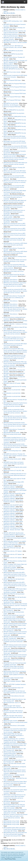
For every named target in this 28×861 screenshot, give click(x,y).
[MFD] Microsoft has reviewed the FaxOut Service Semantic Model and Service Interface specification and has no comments (15, 424)
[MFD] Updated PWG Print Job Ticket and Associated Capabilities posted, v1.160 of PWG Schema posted (14, 806)
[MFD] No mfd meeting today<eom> (13, 450)
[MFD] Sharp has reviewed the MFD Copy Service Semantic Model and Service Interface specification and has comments (15, 332)
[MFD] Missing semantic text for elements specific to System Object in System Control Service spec (15, 620)
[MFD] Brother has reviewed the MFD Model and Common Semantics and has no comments (15, 192)
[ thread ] (17, 9)
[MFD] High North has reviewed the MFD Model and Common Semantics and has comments (14, 187)
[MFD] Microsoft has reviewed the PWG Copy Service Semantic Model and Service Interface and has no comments (15, 363)
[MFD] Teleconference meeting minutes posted (15, 722)
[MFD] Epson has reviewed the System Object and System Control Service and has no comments (15, 791)
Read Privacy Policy (10, 859)
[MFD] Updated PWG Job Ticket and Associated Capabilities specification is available (13, 735)
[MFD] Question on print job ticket (12, 389)
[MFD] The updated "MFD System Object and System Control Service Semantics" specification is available (15, 566)
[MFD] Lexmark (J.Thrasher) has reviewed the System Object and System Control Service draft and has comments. (15, 811)
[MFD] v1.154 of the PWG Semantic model (14, 763)
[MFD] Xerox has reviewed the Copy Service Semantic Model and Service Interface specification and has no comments (15, 284)
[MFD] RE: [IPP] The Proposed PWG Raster (15, 87)
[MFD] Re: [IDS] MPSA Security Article (13, 50)
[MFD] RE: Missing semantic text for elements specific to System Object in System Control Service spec (15, 625)
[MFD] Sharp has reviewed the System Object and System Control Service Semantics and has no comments (15, 783)
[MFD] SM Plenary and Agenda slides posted (15, 467)
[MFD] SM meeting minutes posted (12, 459)
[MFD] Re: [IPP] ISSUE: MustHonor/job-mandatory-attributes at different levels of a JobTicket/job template (14, 534)
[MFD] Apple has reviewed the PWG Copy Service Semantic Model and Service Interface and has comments (15, 266)
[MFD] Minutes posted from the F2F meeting (15, 386)
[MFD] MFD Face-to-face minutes (12, 72)
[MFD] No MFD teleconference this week (14, 696)
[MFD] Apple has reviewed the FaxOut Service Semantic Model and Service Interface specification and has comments (15, 404)
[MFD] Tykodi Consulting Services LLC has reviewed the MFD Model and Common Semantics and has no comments (14, 339)
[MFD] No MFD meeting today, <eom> (13, 21)
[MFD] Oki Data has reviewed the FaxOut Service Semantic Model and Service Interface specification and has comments (15, 446)
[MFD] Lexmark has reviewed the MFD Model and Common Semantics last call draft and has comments (15, 148)
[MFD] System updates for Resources (13, 659)
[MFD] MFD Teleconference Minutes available (15, 42)
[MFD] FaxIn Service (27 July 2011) (13, 470)
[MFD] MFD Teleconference (11, 269)
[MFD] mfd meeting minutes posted (13, 434)
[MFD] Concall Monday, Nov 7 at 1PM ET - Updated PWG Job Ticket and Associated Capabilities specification (14, 740)
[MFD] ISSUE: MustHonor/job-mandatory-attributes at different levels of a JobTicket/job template (15, 490)
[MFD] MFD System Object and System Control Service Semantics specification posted (14, 464)
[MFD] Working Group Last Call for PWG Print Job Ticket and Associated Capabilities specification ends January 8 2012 (15, 834)
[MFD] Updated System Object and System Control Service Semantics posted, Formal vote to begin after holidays (14, 829)
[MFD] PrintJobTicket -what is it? (12, 702)
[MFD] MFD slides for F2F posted (12, 383)
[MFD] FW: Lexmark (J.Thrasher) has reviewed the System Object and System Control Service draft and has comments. (15, 816)
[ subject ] (22, 9)
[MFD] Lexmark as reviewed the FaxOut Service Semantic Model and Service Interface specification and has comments (15, 411)
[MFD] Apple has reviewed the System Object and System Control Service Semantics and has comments (15, 745)
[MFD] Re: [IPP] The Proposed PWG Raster (15, 83)
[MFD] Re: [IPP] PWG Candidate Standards (15, 684)
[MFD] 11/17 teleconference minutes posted (15, 786)
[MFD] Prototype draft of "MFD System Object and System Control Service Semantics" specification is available (15, 590)
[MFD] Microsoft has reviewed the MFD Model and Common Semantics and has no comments (15, 345)
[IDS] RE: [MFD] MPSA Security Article (13, 68)
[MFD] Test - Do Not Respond (11, 105)
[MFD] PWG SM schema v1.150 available (14, 725)
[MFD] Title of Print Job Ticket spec (12, 547)
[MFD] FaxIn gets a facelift (10, 720)
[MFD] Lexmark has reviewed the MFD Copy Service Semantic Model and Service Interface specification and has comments (15, 291)
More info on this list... (9, 13)
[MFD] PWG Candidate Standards (12, 681)
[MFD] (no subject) (8, 63)
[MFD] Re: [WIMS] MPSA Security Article (14, 110)
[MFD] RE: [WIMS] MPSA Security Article (14, 113)
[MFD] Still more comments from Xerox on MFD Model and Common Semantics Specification (14, 220)
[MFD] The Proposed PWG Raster (12, 80)
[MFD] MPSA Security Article (11, 40)
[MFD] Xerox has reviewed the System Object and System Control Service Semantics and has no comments (15, 730)
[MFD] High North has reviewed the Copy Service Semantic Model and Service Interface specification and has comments (15, 309)
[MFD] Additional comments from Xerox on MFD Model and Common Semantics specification (14, 207)
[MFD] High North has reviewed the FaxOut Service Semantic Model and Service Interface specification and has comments (15, 418)
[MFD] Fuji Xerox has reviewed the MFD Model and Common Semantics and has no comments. (15, 177)
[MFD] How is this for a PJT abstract (13, 551)
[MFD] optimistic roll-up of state (12, 821)
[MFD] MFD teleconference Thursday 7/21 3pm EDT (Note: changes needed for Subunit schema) (15, 455)
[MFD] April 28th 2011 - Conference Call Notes (15, 320)
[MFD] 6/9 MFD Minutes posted (12, 432)
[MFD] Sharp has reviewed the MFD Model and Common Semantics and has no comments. (14, 197)
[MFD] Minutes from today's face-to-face (14, 271)
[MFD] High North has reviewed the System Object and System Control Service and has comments (15, 771)
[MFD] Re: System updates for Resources (14, 674)
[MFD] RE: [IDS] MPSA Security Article (13, 54)
